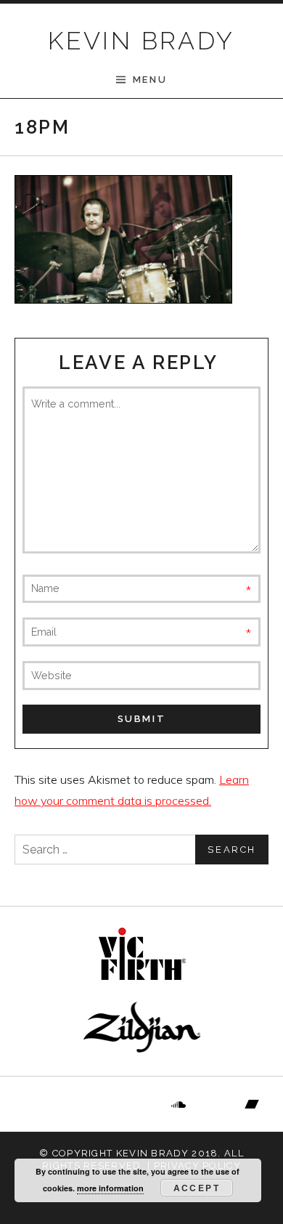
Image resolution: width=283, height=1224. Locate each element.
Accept (196, 1187)
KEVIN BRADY (141, 40)
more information (110, 1188)
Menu (150, 79)
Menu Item (32, 1104)
